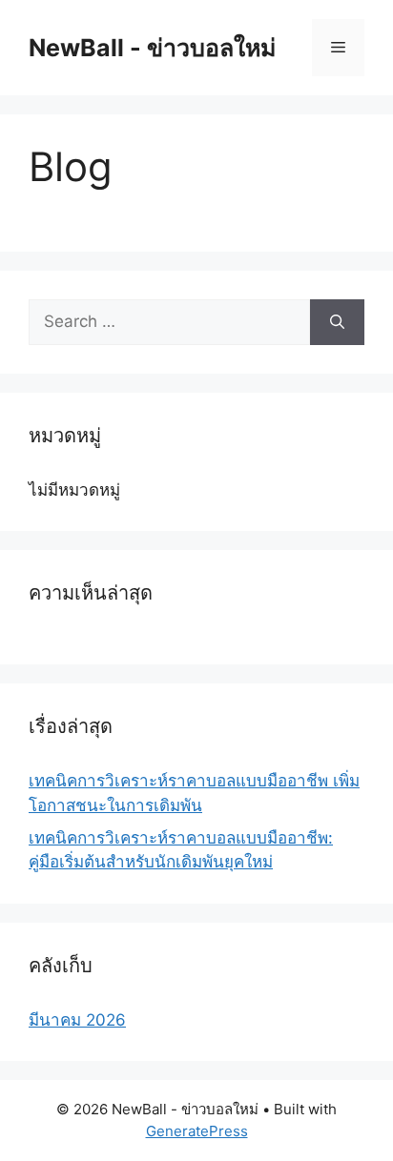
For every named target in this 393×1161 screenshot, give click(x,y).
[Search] (337, 322)
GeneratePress (197, 1131)
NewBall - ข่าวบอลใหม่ (152, 47)
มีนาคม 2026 (77, 1019)
